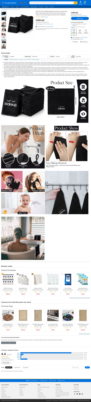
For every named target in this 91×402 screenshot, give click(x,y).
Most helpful (25, 367)
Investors (3, 393)
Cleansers (28, 59)
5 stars (18, 352)
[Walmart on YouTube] (79, 394)
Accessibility (40, 393)
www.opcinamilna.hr (49, 26)
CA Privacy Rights (59, 391)
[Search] (76, 2)
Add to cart (80, 18)
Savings (17, 6)
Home (2, 9)
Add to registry (85, 41)
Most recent (8, 367)
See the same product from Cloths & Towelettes (80, 297)
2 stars (18, 357)
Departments (6, 6)
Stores (20, 389)
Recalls (39, 391)
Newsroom (3, 391)
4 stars (18, 354)
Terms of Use (58, 387)
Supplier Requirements (6, 396)
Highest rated (17, 367)
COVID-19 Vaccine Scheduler (43, 387)
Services (12, 6)
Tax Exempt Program (42, 396)
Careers (46, 6)
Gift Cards (21, 395)
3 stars (18, 356)
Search (87, 367)
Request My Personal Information (62, 393)
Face (19, 9)
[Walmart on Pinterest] (82, 394)
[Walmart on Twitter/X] (77, 394)
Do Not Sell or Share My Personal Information (67, 400)
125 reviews (45, 16)
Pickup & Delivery (34, 6)
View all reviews (5, 362)
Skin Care (15, 9)
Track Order (53, 380)
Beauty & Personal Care (8, 9)
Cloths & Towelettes (35, 59)
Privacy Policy (58, 389)
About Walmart (4, 387)
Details (81, 39)
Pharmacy (41, 6)
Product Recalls (41, 395)
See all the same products (84, 333)
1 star (19, 359)
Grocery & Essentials (24, 6)
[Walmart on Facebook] (74, 394)
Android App (76, 389)
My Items (52, 6)
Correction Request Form (8, 343)
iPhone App (76, 387)
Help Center (44, 380)
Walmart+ (21, 393)
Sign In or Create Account (33, 380)
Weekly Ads (62, 380)
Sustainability (4, 395)
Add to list (76, 41)
